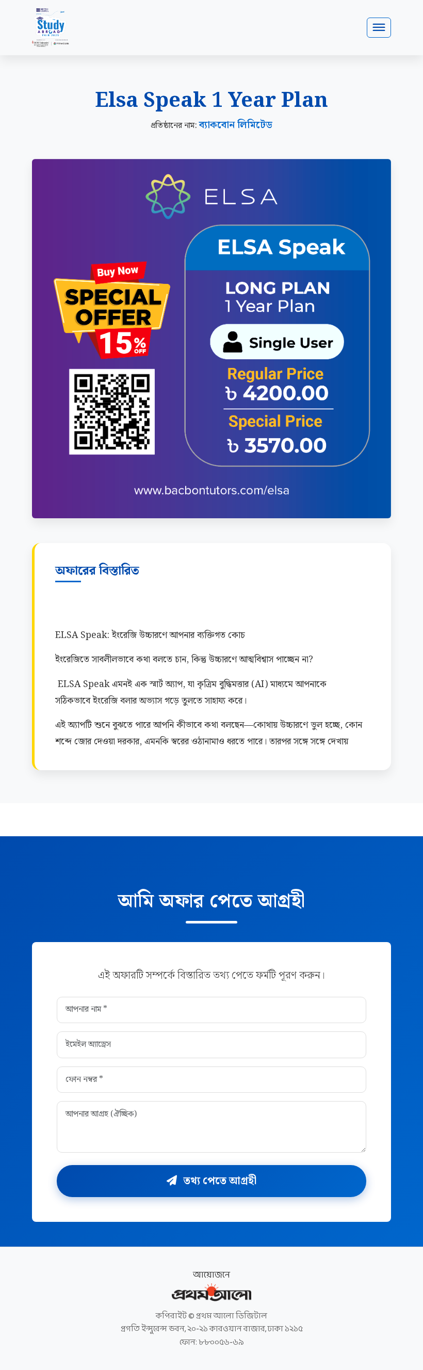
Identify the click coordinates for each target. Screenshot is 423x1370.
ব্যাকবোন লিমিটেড (235, 125)
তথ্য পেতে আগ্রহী (218, 1181)
